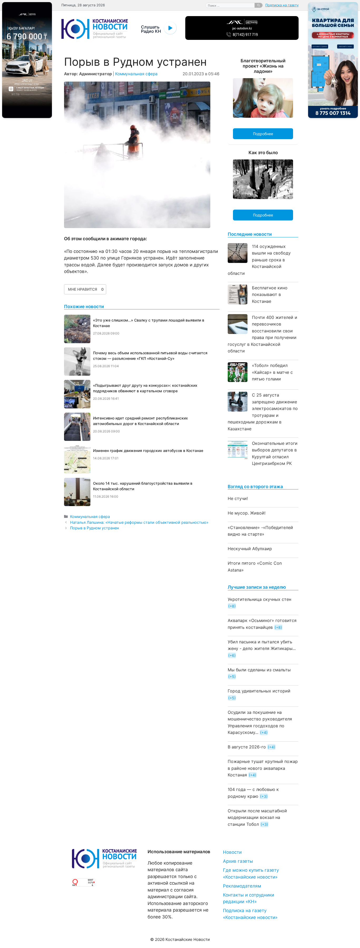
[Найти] (258, 5)
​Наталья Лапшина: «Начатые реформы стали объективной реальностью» (139, 522)
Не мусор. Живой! (246, 513)
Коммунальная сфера (136, 73)
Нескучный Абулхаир (250, 548)
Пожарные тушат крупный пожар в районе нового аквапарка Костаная (263, 768)
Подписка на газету (282, 5)
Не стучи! (238, 498)
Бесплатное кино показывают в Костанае (270, 294)
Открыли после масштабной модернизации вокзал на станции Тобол (257, 817)
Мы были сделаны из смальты (259, 669)
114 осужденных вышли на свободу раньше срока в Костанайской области (259, 260)
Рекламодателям (242, 886)
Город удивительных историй (259, 691)
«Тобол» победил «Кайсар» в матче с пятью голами (272, 372)
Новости (232, 852)
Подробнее (263, 133)
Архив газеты (238, 861)
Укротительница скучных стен (259, 599)
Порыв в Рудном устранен (94, 528)
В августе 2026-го (247, 746)
